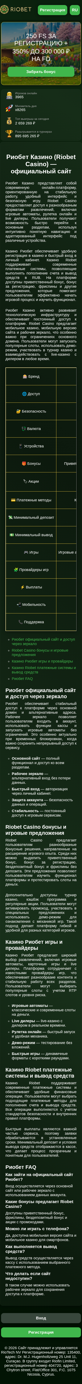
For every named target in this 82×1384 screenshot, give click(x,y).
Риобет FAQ (22, 679)
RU (75, 10)
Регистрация (52, 10)
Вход (41, 1318)
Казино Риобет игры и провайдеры (42, 661)
